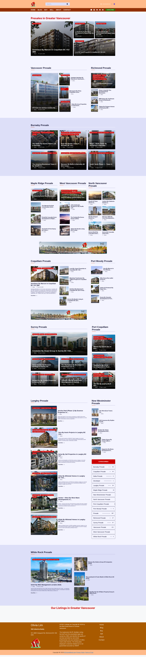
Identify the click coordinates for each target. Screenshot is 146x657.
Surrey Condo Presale (49, 359)
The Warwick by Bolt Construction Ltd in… (48, 206)
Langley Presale (36, 408)
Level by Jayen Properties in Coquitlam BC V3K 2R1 (90, 52)
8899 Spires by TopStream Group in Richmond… (106, 99)
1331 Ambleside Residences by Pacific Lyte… (77, 206)
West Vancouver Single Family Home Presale (71, 192)
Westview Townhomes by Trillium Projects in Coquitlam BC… (78, 279)
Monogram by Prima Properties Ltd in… (75, 91)
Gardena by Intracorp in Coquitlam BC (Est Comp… (77, 289)
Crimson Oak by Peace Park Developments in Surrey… (71, 381)
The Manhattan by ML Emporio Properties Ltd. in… (72, 365)
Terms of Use (89, 652)
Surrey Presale (36, 334)
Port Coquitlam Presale (99, 337)
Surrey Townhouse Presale (50, 334)
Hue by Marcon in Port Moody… (108, 269)
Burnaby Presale (36, 132)
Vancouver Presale (37, 75)
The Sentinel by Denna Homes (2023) (77, 218)
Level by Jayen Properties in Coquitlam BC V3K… (78, 269)
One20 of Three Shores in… (93, 202)
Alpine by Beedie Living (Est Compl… (78, 229)
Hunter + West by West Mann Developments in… (69, 498)
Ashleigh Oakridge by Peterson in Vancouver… (78, 78)
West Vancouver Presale (67, 190)
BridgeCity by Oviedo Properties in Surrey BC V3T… (44, 381)
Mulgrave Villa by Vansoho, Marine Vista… (73, 197)
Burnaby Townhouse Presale (47, 132)
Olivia (35, 53)
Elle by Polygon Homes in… (93, 217)
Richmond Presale (97, 75)
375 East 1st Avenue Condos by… (44, 108)
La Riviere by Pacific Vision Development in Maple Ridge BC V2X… (84, 33)
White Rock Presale (37, 559)
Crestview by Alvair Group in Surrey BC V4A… (52, 351)
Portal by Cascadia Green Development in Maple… (49, 218)
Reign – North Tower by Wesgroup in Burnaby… (98, 144)
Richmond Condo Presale (98, 77)
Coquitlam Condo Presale (47, 268)
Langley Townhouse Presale (39, 431)
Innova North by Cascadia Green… (94, 232)
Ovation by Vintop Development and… (104, 430)
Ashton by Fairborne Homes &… (108, 202)
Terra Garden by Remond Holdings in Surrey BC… (41, 365)
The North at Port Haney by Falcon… (49, 229)
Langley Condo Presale (46, 408)
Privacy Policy (80, 652)
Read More (33, 295)
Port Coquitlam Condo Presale (100, 338)
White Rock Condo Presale (53, 559)
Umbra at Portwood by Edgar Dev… (106, 288)
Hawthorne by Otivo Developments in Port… (102, 366)
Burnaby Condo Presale (75, 132)
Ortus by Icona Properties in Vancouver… (79, 105)
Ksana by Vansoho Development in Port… (106, 298)
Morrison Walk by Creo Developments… (108, 217)
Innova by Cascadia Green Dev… (108, 232)
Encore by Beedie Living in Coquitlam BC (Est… (75, 300)
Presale (104, 75)
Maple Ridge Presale (80, 23)
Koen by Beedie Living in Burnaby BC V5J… (70, 144)
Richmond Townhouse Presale (99, 79)
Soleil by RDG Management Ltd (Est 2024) (46, 585)
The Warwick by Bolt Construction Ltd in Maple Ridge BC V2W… (105, 33)
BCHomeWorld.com (70, 652)
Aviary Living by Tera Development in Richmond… (105, 92)
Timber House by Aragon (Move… (107, 440)
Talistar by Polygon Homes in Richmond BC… (107, 107)
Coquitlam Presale (37, 23)
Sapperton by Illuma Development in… (107, 450)
